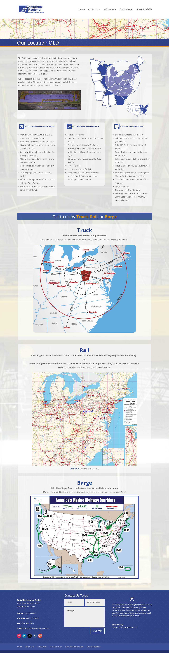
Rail (93, 216)
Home (82, 9)
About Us (93, 9)
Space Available (144, 9)
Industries (109, 9)
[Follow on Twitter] (29, 636)
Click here (74, 468)
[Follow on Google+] (40, 636)
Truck (82, 216)
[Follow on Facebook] (35, 636)
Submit (97, 631)
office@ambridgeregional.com (36, 628)
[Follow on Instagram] (19, 636)
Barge (111, 216)
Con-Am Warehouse (74, 646)
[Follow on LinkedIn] (24, 636)
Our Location (126, 9)
